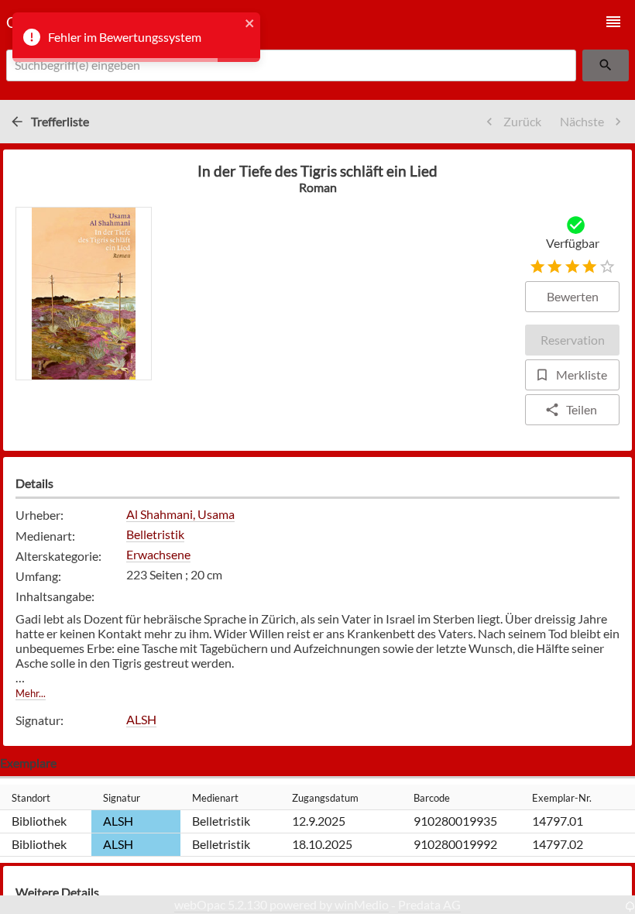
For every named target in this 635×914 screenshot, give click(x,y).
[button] (613, 21)
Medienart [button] (215, 798)
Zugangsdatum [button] (325, 798)
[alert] (136, 37)
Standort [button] (31, 798)
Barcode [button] (432, 798)
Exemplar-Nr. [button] (562, 798)
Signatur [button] (121, 798)
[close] (250, 24)
